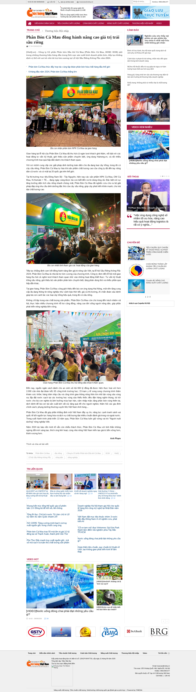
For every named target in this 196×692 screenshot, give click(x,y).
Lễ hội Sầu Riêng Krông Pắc (40, 458)
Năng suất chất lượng (61, 690)
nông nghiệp (73, 458)
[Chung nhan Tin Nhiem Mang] (98, 671)
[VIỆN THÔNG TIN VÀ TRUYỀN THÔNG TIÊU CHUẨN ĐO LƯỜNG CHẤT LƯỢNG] (86, 632)
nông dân (59, 458)
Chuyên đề (133, 242)
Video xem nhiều (142, 127)
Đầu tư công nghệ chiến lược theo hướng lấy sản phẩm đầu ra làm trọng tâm (74, 16)
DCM (108, 453)
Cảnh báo (133, 30)
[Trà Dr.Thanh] (61, 632)
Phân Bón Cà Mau (42, 453)
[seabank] (110, 632)
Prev (163, 621)
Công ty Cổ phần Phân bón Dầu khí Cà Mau (84, 453)
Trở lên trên (162, 653)
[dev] (37, 632)
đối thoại (133, 176)
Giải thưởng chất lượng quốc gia (98, 690)
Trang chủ (32, 653)
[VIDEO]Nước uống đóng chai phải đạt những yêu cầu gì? (59, 613)
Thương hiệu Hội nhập (142, 23)
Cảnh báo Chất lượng (93, 23)
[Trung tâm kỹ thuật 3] (159, 632)
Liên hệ (52, 2)
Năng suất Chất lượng (118, 23)
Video (159, 23)
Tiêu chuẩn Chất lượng (68, 23)
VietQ (116, 453)
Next (167, 621)
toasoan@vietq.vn (86, 2)
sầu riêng (58, 453)
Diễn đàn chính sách (44, 23)
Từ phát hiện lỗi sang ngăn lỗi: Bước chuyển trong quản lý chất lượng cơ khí (73, 9)
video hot (33, 559)
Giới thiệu (159, 676)
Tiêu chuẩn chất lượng (78, 690)
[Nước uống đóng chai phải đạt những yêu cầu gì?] (60, 586)
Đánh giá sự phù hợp (117, 690)
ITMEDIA (139, 690)
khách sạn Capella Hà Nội (139, 303)
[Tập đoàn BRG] (134, 632)
